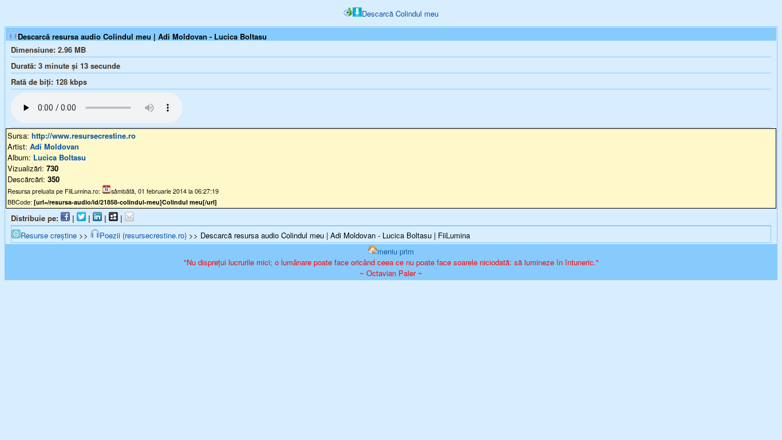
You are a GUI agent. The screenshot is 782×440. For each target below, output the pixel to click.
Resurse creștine (49, 235)
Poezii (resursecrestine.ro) (143, 235)
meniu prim (395, 251)
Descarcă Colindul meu (400, 13)
